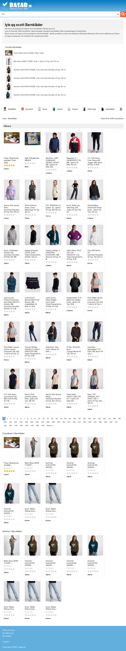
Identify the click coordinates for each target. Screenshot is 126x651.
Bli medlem (6, 636)
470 (32, 425)
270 (42, 422)
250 (31, 422)
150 (99, 418)
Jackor (60, 109)
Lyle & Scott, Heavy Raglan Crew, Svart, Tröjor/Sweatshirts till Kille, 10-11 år (53, 301)
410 (116, 422)
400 (111, 422)
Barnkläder (12, 118)
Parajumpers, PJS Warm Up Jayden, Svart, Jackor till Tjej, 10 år (74, 300)
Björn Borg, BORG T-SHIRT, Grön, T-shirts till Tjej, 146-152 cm (36, 61)
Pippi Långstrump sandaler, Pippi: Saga (29, 53)
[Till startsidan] (17, 1)
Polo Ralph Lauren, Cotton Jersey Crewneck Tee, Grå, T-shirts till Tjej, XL (11, 350)
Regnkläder (110, 109)
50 (52, 418)
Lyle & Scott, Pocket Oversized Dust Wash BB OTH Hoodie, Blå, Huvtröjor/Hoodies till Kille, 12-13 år (11, 303)
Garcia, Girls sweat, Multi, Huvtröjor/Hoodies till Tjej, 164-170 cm (11, 208)
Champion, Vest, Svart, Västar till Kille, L (52, 349)
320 (68, 422)
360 (89, 422)
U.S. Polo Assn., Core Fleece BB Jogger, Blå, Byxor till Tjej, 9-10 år (94, 161)
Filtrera (7, 126)
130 (89, 418)
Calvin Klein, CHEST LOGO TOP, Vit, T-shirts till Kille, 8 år (74, 397)
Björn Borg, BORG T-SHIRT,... (32, 464)
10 (35, 418)
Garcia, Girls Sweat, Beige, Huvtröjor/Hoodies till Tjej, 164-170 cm (53, 397)
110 (79, 418)
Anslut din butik (8, 630)
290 (53, 422)
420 (5, 425)
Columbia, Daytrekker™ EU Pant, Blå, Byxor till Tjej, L (95, 350)
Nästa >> (50, 425)
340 (79, 422)
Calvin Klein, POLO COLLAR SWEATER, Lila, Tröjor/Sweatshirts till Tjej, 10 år (74, 254)
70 (61, 418)
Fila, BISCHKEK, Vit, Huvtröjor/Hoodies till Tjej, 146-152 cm (95, 253)
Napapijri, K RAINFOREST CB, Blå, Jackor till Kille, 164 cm (74, 161)
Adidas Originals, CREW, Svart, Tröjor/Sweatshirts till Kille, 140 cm (32, 253)
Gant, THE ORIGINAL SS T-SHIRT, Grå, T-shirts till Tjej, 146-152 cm (94, 398)
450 (21, 425)
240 (26, 422)
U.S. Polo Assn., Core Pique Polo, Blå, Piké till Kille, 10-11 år (11, 397)
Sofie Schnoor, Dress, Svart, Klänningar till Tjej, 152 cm (32, 208)
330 (74, 422)
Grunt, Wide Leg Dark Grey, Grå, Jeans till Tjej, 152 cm (74, 208)
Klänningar (91, 109)
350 (84, 422)
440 (15, 425)
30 (43, 418)
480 (37, 425)
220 (15, 422)
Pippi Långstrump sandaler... (11, 464)
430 (10, 425)
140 (94, 418)
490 (42, 425)
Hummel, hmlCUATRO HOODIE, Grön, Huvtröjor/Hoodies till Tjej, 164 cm (40, 86)
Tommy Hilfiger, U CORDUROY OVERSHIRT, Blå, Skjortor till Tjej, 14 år (53, 254)
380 (100, 422)
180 (114, 418)
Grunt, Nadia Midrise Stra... (30, 510)
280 (47, 422)
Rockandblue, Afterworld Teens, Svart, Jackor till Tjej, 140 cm (94, 208)
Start (4, 118)
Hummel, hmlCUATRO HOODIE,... (50, 465)
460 (26, 425)
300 (58, 422)
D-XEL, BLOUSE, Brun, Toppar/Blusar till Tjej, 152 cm (74, 350)
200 (5, 422)
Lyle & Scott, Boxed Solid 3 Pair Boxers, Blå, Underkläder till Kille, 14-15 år (32, 301)
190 (119, 418)
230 (21, 422)
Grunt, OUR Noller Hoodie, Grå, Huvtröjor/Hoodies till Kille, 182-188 (11, 253)
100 (74, 418)
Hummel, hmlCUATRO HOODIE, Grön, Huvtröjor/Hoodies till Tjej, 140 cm (40, 78)
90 (70, 418)
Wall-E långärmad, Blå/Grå (32, 159)
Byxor (45, 109)
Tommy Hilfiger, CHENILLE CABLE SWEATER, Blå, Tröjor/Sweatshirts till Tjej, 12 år (32, 351)
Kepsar (75, 109)
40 (48, 418)
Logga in (5, 641)
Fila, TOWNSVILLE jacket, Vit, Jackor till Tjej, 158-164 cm (53, 207)
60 (57, 418)
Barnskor (29, 109)
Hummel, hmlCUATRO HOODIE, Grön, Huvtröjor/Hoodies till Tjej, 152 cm (40, 95)
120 (84, 418)
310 (64, 422)
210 (10, 422)
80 (65, 418)
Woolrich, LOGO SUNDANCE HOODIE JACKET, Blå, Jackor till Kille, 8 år (53, 162)
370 (95, 422)
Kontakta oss (8, 633)
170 (109, 418)
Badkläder (12, 109)
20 (39, 418)
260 (37, 422)
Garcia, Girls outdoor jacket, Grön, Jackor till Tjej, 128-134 (31, 397)
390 (105, 422)
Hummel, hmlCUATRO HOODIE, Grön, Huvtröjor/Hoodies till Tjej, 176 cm (40, 70)
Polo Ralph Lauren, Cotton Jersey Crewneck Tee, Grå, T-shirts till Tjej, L (95, 300)
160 (104, 418)
